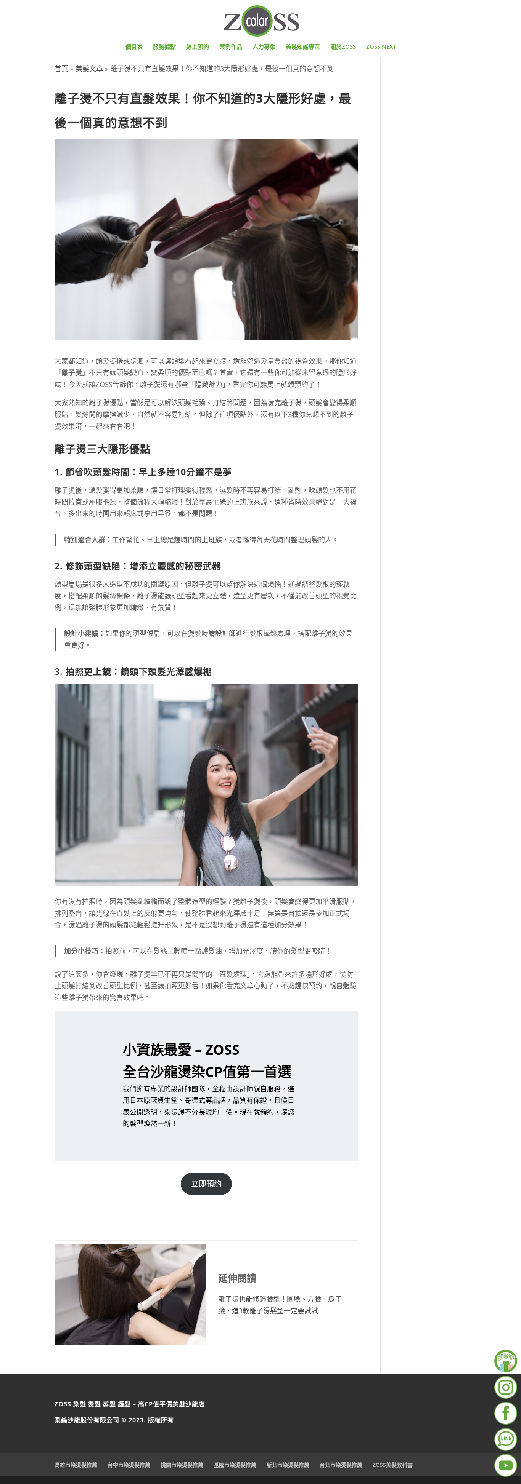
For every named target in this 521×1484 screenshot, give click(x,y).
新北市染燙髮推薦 (288, 1464)
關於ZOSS (343, 47)
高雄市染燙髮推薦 (76, 1464)
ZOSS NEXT (381, 47)
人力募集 (263, 47)
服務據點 (164, 47)
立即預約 (206, 1183)
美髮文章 (89, 68)
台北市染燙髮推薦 (341, 1464)
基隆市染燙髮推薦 (235, 1464)
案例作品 (230, 47)
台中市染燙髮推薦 (129, 1464)
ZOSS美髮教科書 (393, 1464)
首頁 (61, 68)
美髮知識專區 (303, 47)
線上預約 (197, 47)
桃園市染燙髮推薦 (182, 1464)
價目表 (134, 47)
